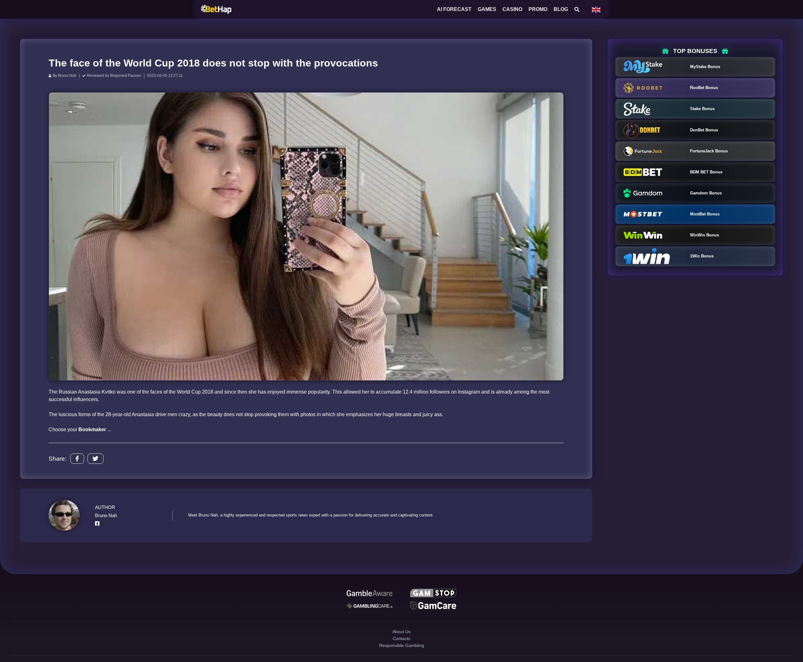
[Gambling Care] (369, 608)
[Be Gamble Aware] (369, 594)
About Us (401, 637)
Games (487, 9)
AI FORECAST (454, 9)
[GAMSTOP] (433, 594)
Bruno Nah (67, 75)
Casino (512, 9)
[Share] (77, 458)
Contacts (402, 648)
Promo (538, 9)
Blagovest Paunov (125, 75)
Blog (561, 9)
